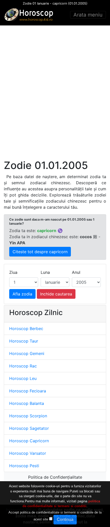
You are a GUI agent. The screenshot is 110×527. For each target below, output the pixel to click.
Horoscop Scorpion (28, 415)
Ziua (13, 272)
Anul (76, 272)
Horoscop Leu (23, 378)
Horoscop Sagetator (29, 428)
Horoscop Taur (23, 341)
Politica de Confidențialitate (55, 477)
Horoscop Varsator (27, 453)
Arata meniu (88, 15)
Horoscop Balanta (26, 403)
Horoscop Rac (23, 365)
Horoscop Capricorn (29, 440)
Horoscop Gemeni (26, 353)
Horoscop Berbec (26, 328)
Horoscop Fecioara (27, 390)
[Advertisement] (55, 92)
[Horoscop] (29, 14)
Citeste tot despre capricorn (40, 251)
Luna (45, 272)
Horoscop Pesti (24, 465)
